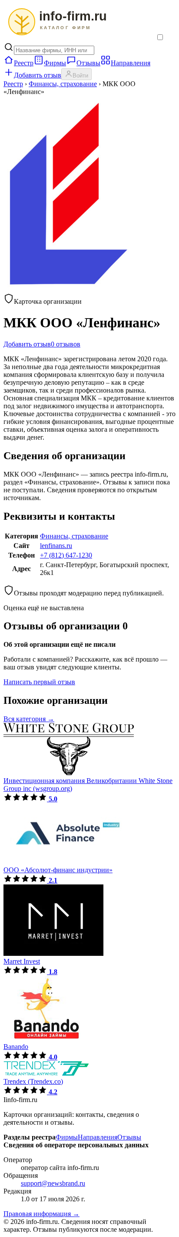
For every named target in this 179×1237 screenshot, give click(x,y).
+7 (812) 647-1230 (66, 555)
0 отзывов (65, 344)
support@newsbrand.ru (53, 1183)
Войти (80, 75)
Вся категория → (28, 719)
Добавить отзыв (37, 75)
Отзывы (88, 63)
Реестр (23, 63)
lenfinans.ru (56, 545)
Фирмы (55, 63)
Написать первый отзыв (39, 682)
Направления (130, 63)
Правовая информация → (41, 1213)
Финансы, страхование (63, 83)
